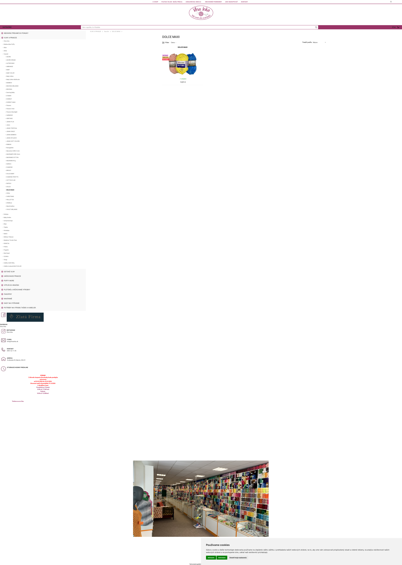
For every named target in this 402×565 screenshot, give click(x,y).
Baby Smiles (7, 217)
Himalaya (6, 230)
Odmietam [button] (222, 558)
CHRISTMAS (10, 196)
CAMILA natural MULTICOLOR (12, 266)
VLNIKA (6, 256)
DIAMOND (9, 167)
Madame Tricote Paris (10, 240)
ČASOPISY (8, 294)
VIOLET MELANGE (11, 209)
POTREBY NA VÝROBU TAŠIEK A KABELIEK (20, 308)
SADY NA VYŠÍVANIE (11, 303)
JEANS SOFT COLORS (13, 141)
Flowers (8, 105)
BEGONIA (9, 89)
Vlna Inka (6, 41)
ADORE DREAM (10, 60)
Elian (5, 224)
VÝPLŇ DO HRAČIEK (11, 285)
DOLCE (8, 186)
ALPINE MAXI (10, 63)
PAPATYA (6, 243)
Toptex (6, 227)
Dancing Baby (10, 92)
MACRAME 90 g (11, 160)
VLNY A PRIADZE (10, 38)
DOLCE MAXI (10, 190)
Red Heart (7, 253)
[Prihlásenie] (391, 2)
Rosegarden (10, 147)
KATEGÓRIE (7, 27)
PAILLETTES (10, 199)
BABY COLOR (10, 73)
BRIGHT (8, 170)
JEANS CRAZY (10, 131)
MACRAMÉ (8, 299)
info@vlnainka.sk (12, 341)
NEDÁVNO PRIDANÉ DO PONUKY (16, 33)
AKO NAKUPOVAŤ (231, 2)
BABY (8, 70)
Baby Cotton (10, 76)
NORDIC (8, 164)
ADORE (8, 57)
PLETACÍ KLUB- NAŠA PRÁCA (172, 2)
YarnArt (6, 54)
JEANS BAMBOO (11, 134)
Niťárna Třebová (8, 237)
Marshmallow (10, 206)
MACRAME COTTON (12, 157)
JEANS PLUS (10, 121)
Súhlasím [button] (211, 558)
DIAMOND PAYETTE (12, 177)
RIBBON (8, 144)
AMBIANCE (9, 66)
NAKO (5, 233)
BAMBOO (9, 82)
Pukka (6, 246)
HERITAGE (9, 118)
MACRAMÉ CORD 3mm (13, 154)
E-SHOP (155, 2)
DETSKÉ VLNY (9, 272)
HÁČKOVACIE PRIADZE (12, 276)
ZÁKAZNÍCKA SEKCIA (193, 2)
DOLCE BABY (10, 173)
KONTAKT (244, 2)
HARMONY (9, 115)
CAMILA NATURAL (9, 263)
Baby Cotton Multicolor (13, 79)
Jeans (8, 125)
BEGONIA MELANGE (12, 86)
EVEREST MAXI (10, 102)
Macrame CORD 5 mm (13, 151)
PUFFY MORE (9, 281)
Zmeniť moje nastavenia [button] (238, 558)
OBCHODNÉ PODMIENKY (213, 2)
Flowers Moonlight (11, 112)
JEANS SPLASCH (11, 138)
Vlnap (5, 259)
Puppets (6, 250)
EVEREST (9, 99)
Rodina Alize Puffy (9, 44)
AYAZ (5, 51)
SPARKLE (9, 203)
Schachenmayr (8, 220)
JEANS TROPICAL (11, 128)
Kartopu (6, 214)
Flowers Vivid (10, 108)
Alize (5, 47)
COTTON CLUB (10, 180)
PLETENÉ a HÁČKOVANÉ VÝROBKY (17, 290)
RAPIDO (8, 183)
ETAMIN (8, 95)
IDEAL (8, 193)
